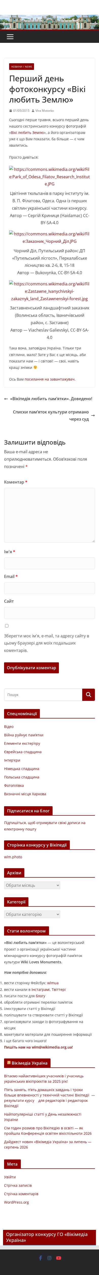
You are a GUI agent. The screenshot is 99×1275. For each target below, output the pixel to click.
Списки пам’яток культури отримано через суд (51, 415)
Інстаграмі (40, 989)
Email (11, 576)
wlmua (53, 982)
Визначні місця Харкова (25, 793)
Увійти (10, 1177)
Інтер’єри (12, 760)
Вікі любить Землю (27, 132)
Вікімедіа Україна (29, 1063)
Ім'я (9, 551)
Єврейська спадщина (23, 751)
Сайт (9, 601)
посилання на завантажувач (50, 379)
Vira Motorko (45, 110)
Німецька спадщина (21, 768)
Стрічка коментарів (21, 1193)
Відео (8, 726)
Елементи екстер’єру (22, 743)
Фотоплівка (14, 785)
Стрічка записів (18, 1185)
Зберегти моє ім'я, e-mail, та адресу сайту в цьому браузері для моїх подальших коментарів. (46, 643)
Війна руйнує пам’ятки (23, 735)
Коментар (15, 482)
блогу (40, 995)
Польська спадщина (21, 777)
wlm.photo (13, 856)
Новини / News (21, 66)
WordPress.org (16, 1202)
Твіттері (59, 989)
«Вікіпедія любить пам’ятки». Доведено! (51, 398)
